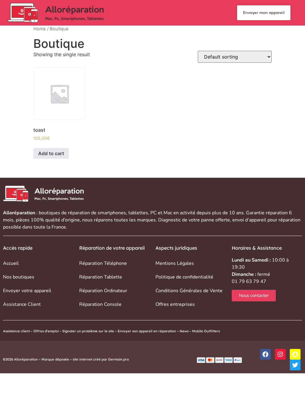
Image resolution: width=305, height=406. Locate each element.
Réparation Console (100, 304)
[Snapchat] (295, 354)
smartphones (112, 213)
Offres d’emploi (46, 331)
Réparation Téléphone (103, 263)
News (184, 331)
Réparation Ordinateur (103, 290)
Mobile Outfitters (206, 331)
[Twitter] (295, 365)
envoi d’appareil (249, 220)
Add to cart (51, 153)
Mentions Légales (174, 263)
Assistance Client (22, 304)
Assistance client (16, 331)
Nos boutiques (18, 277)
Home (39, 29)
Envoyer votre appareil (27, 290)
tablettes (138, 213)
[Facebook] (265, 354)
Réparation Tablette (100, 277)
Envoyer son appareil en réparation (147, 331)
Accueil (11, 263)
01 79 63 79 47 (249, 281)
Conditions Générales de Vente (188, 290)
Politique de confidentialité (184, 277)
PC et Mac (161, 213)
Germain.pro (118, 359)
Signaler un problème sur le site (88, 331)
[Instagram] (280, 354)
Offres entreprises (175, 304)
